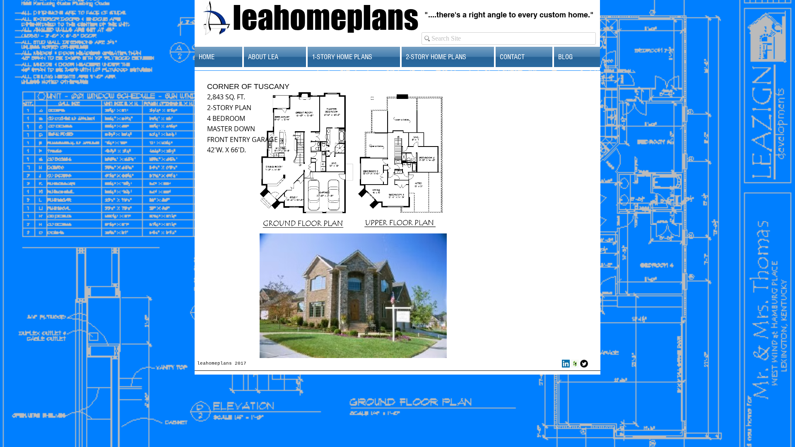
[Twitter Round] (584, 364)
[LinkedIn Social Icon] (566, 364)
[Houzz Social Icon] (575, 364)
